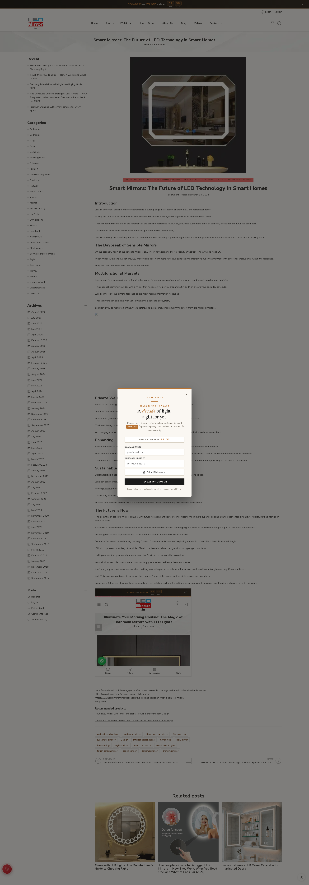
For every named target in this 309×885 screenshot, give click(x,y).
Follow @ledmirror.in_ (156, 472)
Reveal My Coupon (154, 481)
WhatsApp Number (135, 458)
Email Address (133, 447)
